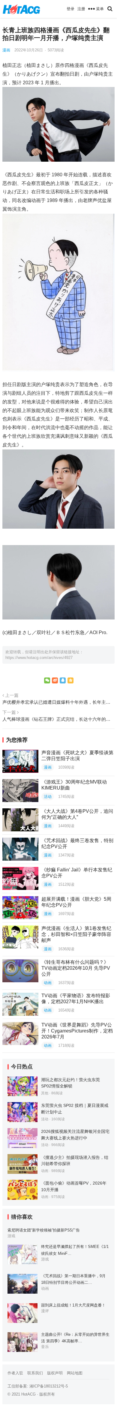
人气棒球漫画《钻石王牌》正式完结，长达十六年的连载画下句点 (58, 719)
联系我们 (35, 1373)
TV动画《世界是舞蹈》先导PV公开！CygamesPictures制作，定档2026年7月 (77, 1030)
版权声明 (55, 1373)
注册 (81, 9)
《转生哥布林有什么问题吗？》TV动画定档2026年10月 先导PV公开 (75, 968)
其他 (44, 1093)
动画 (48, 982)
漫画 (6, 50)
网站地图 (74, 1373)
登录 (70, 9)
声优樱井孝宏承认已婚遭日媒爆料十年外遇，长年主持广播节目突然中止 (58, 702)
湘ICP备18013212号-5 (48, 1386)
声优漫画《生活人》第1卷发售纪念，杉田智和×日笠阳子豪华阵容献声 (76, 934)
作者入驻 (15, 1373)
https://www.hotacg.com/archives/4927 (39, 657)
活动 (48, 796)
